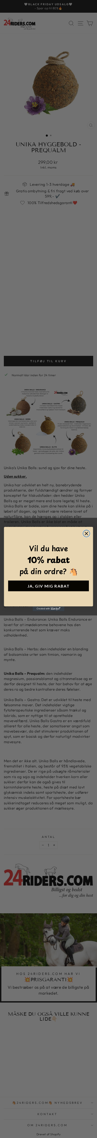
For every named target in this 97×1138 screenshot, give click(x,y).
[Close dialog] (86, 533)
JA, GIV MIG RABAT (48, 585)
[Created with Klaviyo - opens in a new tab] (48, 608)
